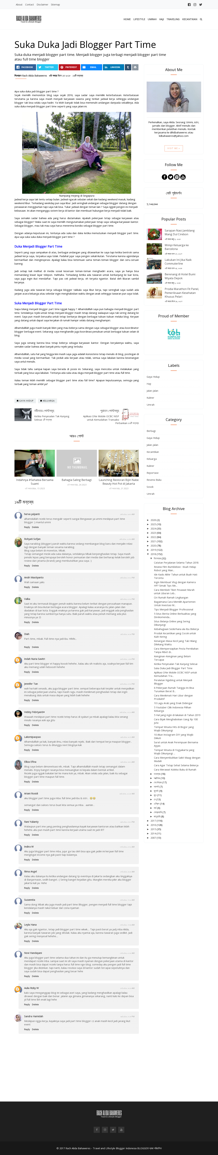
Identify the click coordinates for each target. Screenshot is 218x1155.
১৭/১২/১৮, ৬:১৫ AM (127, 871)
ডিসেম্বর (158, 558)
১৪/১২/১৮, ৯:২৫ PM (127, 634)
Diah (26, 634)
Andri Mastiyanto (34, 577)
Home (127, 19)
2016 (154, 825)
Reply (27, 527)
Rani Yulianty (31, 821)
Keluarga (152, 458)
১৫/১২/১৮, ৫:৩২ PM (127, 684)
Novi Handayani (33, 952)
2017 (154, 820)
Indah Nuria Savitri (34, 658)
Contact (29, 4)
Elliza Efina (30, 761)
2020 (154, 545)
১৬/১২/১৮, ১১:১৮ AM (127, 793)
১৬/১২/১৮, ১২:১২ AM (127, 712)
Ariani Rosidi (31, 793)
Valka (27, 598)
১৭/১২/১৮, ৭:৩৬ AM (127, 924)
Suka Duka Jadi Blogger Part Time (173, 668)
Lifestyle (139, 19)
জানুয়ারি (157, 816)
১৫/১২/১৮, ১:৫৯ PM (127, 659)
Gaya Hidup (153, 376)
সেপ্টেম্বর (158, 782)
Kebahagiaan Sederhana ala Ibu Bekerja (176, 629)
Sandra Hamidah (33, 1016)
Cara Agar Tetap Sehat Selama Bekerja (176, 765)
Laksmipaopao (32, 736)
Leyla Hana (30, 924)
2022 (154, 537)
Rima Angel (30, 871)
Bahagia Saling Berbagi (77, 480)
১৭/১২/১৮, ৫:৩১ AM (127, 846)
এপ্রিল (157, 803)
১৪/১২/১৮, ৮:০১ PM (127, 577)
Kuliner (150, 397)
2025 (154, 524)
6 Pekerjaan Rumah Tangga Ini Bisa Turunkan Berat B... (174, 689)
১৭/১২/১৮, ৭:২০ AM (127, 900)
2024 (154, 528)
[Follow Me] (170, 176)
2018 (154, 554)
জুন (155, 795)
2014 (154, 833)
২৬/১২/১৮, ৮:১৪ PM (127, 1016)
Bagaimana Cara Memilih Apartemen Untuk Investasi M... (175, 603)
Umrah (152, 19)
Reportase (153, 472)
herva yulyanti (32, 514)
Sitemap (55, 4)
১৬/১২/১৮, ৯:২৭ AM (127, 737)
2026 (154, 520)
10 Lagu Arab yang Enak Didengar (173, 703)
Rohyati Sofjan (32, 539)
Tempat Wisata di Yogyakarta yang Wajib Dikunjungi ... (174, 751)
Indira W (29, 846)
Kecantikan (189, 19)
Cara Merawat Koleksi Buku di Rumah (175, 769)
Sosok (150, 486)
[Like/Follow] (164, 176)
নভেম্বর (157, 773)
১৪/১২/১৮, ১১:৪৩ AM (127, 539)
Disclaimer (42, 4)
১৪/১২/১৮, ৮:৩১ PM (127, 599)
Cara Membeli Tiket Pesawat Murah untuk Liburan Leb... (174, 591)
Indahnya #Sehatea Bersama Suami (34, 482)
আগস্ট (157, 786)
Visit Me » (173, 148)
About (19, 4)
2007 (154, 837)
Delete (35, 527)
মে (155, 799)
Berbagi (151, 431)
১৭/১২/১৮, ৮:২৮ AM (127, 953)
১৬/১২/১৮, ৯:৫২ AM (127, 762)
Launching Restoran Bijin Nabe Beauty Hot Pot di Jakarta (119, 482)
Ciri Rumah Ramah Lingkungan (171, 597)
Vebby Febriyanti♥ (34, 712)
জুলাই (156, 790)
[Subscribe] (183, 176)
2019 (154, 549)
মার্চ (155, 808)
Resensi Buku (154, 479)
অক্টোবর (157, 778)
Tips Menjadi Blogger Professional (173, 609)
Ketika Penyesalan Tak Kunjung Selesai (175, 664)
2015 (154, 829)
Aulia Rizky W (31, 988)
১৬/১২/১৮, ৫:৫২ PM (127, 822)
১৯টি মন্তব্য (78, 75)
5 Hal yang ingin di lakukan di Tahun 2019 (177, 715)
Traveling (173, 19)
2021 (154, 541)
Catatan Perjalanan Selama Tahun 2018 (176, 562)
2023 (154, 532)
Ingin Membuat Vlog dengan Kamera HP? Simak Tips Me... (175, 583)
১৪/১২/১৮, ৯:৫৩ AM (127, 514)
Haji (161, 19)
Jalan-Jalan (152, 390)
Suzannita (29, 899)
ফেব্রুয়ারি (158, 812)
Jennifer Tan (31, 683)
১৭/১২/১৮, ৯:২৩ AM (127, 988)
